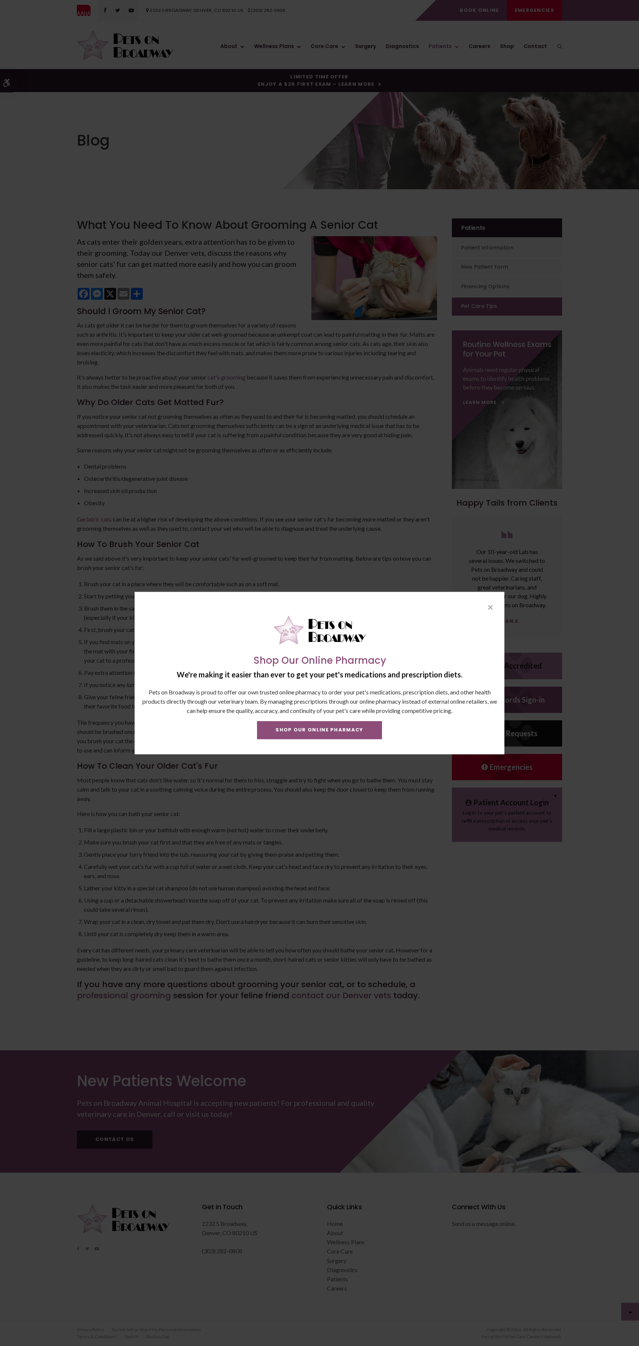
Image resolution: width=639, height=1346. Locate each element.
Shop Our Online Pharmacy (319, 729)
